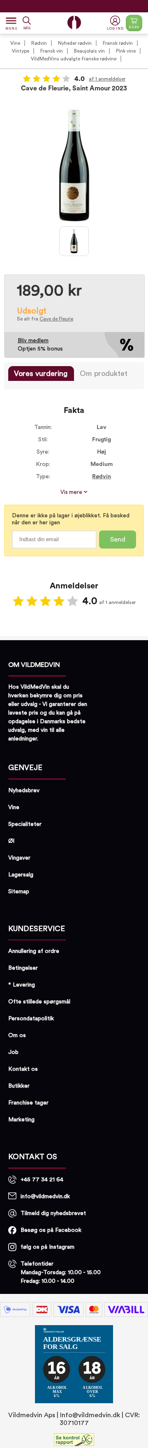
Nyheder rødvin (75, 43)
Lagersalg (20, 875)
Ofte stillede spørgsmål (39, 1002)
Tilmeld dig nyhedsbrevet (53, 1213)
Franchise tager (28, 1103)
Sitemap (18, 892)
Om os (17, 1035)
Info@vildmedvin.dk (90, 1415)
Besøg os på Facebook (51, 1230)
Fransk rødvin (118, 43)
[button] (116, 23)
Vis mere (71, 492)
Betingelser (23, 968)
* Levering (21, 985)
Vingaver (19, 858)
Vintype (20, 50)
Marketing (21, 1120)
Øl (11, 841)
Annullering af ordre (33, 951)
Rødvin (39, 43)
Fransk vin (51, 50)
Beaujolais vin (89, 50)
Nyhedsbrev (23, 790)
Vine (15, 43)
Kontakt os (23, 1069)
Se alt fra (45, 318)
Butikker (19, 1086)
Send (117, 539)
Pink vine (126, 50)
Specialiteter (25, 824)
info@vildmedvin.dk (45, 1196)
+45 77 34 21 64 (42, 1180)
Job (13, 1052)
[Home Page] (74, 22)
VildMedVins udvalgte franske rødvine (73, 58)
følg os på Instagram (47, 1247)
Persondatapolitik (31, 1018)
